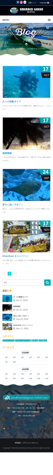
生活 (35, 340)
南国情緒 (16, 306)
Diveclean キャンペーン (23, 325)
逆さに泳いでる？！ (21, 316)
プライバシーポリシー (30, 443)
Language (43, 3)
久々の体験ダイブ (20, 297)
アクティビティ (22, 340)
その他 (43, 340)
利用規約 (18, 443)
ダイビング (8, 340)
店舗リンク (32, 3)
